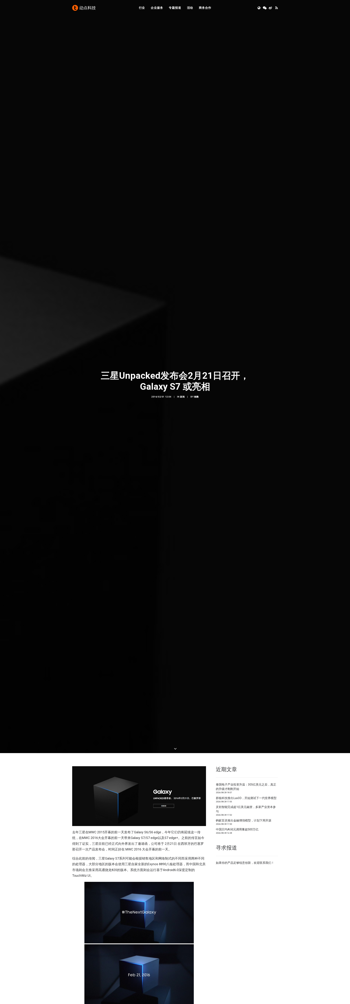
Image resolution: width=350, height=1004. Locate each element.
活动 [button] (190, 7)
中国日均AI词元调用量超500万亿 (237, 829)
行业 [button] (142, 7)
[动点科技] (84, 8)
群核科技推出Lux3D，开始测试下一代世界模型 (246, 798)
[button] (259, 8)
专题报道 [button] (175, 7)
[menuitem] (142, 8)
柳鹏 (196, 397)
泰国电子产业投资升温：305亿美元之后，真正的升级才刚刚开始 (246, 787)
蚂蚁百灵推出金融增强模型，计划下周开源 (243, 820)
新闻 (182, 397)
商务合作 (205, 7)
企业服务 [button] (157, 7)
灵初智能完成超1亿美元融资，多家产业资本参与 (246, 809)
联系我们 (265, 863)
